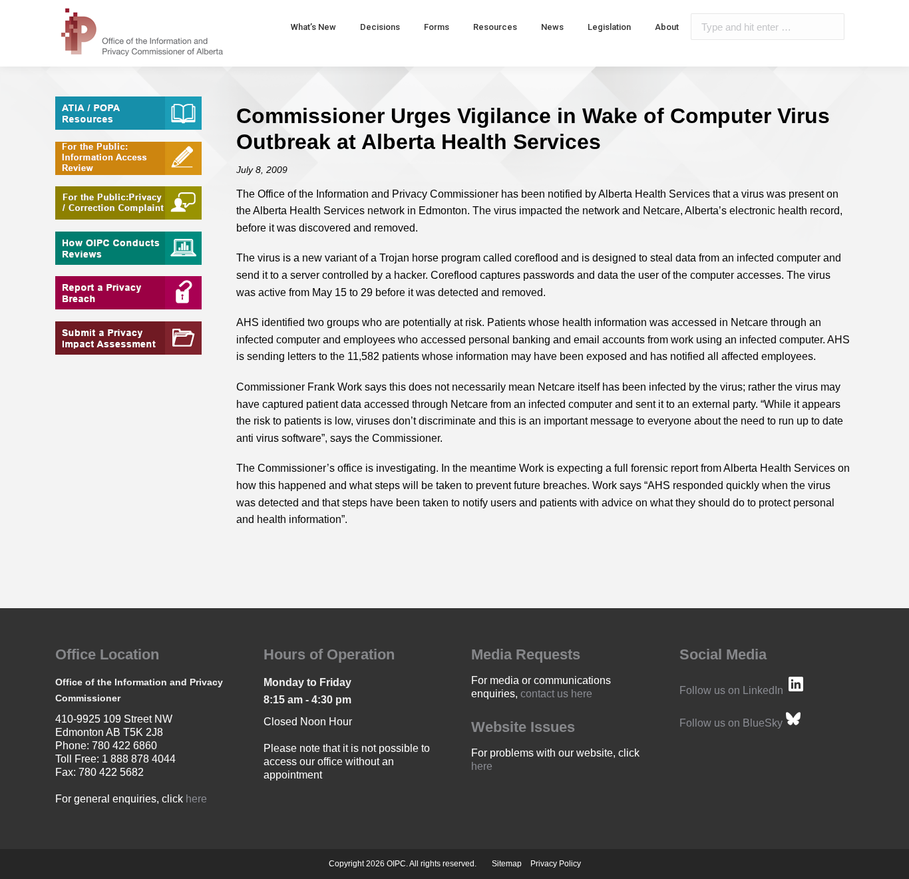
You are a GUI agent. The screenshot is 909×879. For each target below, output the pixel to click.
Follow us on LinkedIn (731, 690)
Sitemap (507, 863)
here (196, 798)
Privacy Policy (555, 863)
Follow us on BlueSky (731, 723)
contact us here (556, 693)
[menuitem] (313, 26)
